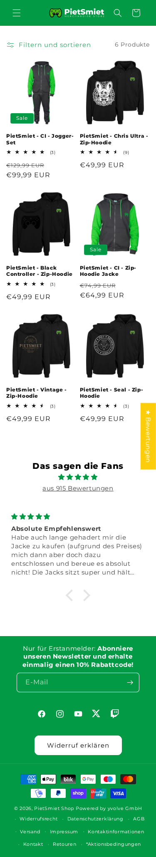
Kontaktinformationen (116, 832)
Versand (30, 832)
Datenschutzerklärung (95, 819)
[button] (16, 13)
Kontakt (33, 844)
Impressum (64, 832)
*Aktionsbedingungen (113, 844)
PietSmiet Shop (54, 808)
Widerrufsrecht (38, 819)
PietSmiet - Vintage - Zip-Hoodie (36, 392)
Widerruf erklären (78, 745)
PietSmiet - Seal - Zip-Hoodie (112, 392)
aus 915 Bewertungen (77, 488)
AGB (138, 819)
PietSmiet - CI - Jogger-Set (40, 139)
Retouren (65, 844)
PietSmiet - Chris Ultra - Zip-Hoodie (114, 139)
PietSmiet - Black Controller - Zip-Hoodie (39, 271)
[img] (78, 477)
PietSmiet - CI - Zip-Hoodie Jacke (108, 271)
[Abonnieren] (130, 682)
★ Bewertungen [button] (148, 436)
